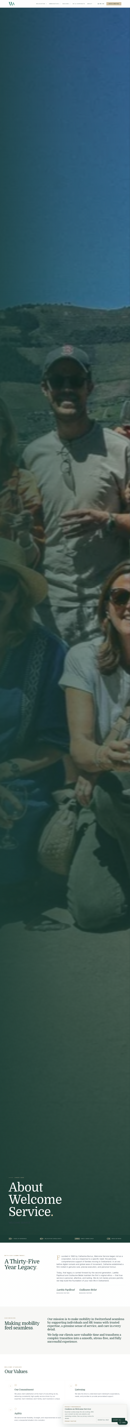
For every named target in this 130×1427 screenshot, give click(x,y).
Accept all (118, 1420)
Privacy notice (70, 1421)
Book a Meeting (114, 3)
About (89, 3)
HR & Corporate (79, 3)
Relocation (40, 3)
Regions (66, 3)
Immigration (54, 3)
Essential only (103, 1420)
